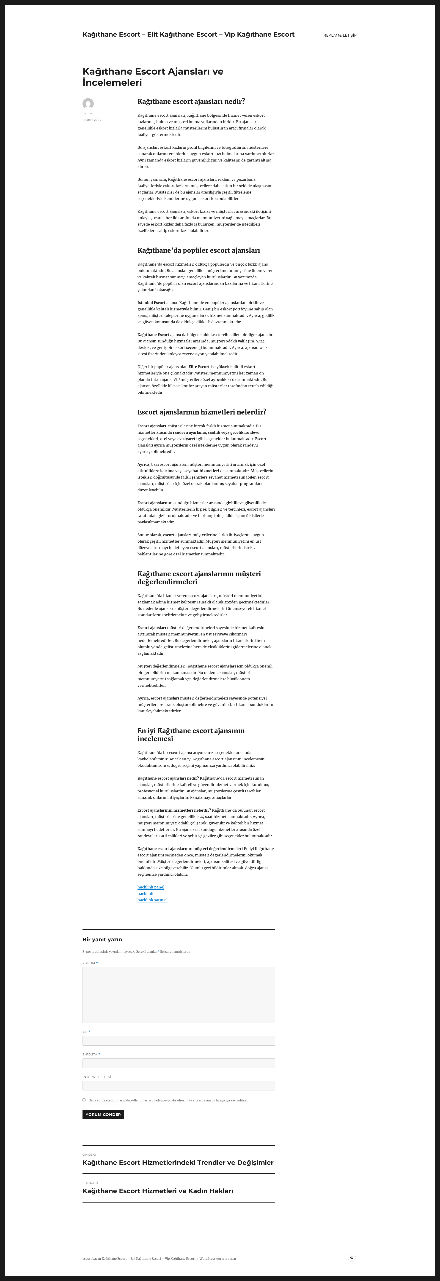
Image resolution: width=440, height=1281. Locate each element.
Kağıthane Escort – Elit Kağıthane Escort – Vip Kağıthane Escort (188, 34)
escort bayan (91, 1259)
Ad (86, 1032)
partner (88, 113)
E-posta (91, 1054)
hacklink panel (151, 887)
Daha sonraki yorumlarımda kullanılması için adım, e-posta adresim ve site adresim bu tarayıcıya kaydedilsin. (168, 1100)
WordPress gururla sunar (218, 1259)
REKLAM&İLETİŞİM (340, 35)
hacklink (145, 893)
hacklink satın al (153, 900)
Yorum (90, 963)
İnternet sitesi (96, 1077)
